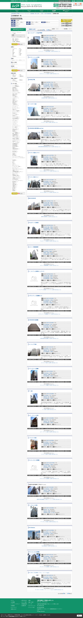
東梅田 (50, 251)
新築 (29, 600)
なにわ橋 (52, 512)
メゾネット (15, 122)
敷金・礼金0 (31, 602)
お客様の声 (24, 605)
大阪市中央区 (48, 35)
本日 (20, 74)
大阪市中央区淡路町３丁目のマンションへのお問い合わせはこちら (49, 499)
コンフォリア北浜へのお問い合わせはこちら (49, 362)
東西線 (45, 252)
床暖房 (14, 153)
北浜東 (52, 106)
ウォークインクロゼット (18, 156)
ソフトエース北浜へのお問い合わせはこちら (49, 454)
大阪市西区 (48, 82)
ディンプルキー (16, 172)
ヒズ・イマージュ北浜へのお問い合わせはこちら (49, 431)
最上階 (14, 188)
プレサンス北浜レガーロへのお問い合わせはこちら (49, 171)
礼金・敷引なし (15, 40)
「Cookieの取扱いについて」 (13, 616)
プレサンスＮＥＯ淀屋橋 (34, 460)
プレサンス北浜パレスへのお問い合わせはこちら (49, 192)
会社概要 (13, 602)
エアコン (15, 152)
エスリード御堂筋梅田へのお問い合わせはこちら (49, 265)
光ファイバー (16, 165)
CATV (14, 163)
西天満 (51, 249)
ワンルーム (15, 48)
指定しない (15, 74)
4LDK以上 (14, 56)
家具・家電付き (16, 133)
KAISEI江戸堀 (32, 79)
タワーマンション (32, 605)
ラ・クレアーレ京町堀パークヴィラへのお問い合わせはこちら (49, 289)
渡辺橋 (52, 86)
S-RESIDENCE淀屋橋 (33, 319)
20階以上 (15, 186)
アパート (14, 32)
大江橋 (52, 229)
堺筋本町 (51, 38)
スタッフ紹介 (24, 602)
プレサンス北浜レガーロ (34, 152)
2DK (20, 51)
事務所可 (15, 95)
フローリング (16, 119)
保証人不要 (15, 94)
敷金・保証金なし (16, 38)
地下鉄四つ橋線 (46, 84)
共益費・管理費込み (16, 41)
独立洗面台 (15, 151)
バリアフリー (16, 97)
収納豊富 (15, 160)
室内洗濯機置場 (16, 118)
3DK (13, 53)
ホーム (12, 600)
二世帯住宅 (15, 104)
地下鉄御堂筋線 (46, 40)
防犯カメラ (15, 174)
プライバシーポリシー (15, 603)
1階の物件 (15, 184)
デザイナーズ (16, 91)
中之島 (52, 205)
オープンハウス (16, 108)
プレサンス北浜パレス (33, 177)
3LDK (20, 53)
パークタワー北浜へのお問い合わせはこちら (49, 122)
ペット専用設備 (16, 86)
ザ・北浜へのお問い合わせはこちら (49, 409)
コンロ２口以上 (16, 137)
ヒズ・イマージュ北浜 (33, 415)
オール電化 (15, 127)
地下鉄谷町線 (46, 63)
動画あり (21, 79)
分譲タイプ (15, 100)
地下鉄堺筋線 (46, 37)
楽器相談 (15, 87)
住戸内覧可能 (16, 179)
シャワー (15, 150)
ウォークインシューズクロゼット (18, 158)
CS (14, 161)
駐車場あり (15, 181)
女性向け (15, 115)
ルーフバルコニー (16, 125)
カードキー (15, 106)
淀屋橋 (51, 40)
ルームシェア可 (16, 111)
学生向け (15, 113)
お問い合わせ (24, 600)
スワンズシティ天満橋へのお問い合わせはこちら (49, 385)
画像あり (14, 79)
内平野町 (52, 462)
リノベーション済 (16, 92)
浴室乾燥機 (15, 145)
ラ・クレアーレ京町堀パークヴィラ (36, 271)
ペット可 (30, 603)
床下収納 (15, 155)
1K (19, 48)
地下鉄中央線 (46, 38)
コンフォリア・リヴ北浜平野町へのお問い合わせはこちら (49, 51)
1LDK (20, 49)
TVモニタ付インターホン (18, 169)
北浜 (50, 37)
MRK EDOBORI (32, 198)
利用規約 (13, 605)
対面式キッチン (16, 141)
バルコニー (15, 124)
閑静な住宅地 (16, 90)
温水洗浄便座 (16, 146)
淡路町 (52, 298)
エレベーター (16, 128)
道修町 (52, 179)
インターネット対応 (17, 166)
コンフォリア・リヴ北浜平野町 (35, 32)
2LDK (14, 52)
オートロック (16, 167)
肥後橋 (51, 84)
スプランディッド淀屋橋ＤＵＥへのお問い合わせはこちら (49, 314)
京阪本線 (45, 109)
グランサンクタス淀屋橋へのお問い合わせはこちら (49, 566)
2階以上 (15, 183)
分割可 (14, 99)
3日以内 (14, 76)
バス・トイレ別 (16, 142)
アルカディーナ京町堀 (33, 222)
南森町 (50, 134)
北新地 (48, 252)
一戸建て (14, 33)
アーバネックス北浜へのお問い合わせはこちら (49, 521)
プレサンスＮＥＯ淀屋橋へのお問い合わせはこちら (49, 478)
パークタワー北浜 (32, 103)
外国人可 (15, 109)
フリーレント (16, 105)
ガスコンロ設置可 (16, 110)
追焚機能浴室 (16, 143)
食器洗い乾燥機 (16, 138)
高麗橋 (52, 393)
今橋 (52, 59)
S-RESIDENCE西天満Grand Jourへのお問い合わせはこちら (49, 146)
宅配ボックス (16, 170)
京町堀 (51, 225)
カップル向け (16, 114)
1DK (13, 49)
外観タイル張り (16, 136)
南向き (14, 189)
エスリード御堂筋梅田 (33, 246)
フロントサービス (16, 176)
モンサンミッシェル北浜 (34, 57)
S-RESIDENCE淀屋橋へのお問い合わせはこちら (49, 338)
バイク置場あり (16, 132)
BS (14, 162)
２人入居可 (15, 96)
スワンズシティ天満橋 (33, 368)
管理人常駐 (15, 101)
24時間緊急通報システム (18, 171)
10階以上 (15, 185)
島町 (52, 371)
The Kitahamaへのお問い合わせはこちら (49, 545)
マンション (19, 32)
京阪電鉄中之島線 (47, 86)
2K (13, 51)
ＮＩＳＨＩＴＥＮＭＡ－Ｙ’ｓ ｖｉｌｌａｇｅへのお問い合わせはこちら (49, 589)
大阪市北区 (48, 249)
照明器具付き (16, 129)
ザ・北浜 (31, 391)
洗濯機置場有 (16, 134)
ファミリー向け (16, 116)
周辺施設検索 (24, 603)
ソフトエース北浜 (32, 437)
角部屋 (14, 190)
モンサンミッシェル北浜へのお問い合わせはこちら (49, 73)
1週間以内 (21, 76)
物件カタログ (13, 609)
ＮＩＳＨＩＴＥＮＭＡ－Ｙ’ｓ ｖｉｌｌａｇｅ (39, 572)
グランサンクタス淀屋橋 (34, 551)
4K (13, 54)
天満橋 (50, 63)
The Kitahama (32, 527)
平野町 (52, 35)
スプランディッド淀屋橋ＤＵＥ (35, 295)
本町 (51, 277)
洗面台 (14, 147)
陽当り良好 (15, 88)
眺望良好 (15, 102)
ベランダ (15, 123)
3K (19, 52)
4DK (20, 54)
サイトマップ (13, 607)
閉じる (79, 615)
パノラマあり (15, 81)
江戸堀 (51, 82)
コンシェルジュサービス (18, 180)
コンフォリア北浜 (32, 344)
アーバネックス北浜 (33, 505)
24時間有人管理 (16, 175)
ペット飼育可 (16, 85)
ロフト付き (15, 120)
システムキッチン (16, 139)
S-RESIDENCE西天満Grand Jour (36, 128)
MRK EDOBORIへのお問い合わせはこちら (49, 216)
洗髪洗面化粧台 (16, 148)
